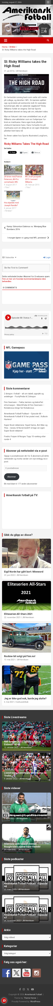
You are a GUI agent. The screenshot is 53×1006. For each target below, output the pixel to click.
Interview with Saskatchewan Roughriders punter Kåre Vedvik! (22, 845)
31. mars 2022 (10, 850)
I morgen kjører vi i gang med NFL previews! (26, 238)
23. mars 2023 (10, 889)
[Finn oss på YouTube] (26, 973)
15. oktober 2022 (11, 747)
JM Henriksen (21, 71)
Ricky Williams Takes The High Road (26, 143)
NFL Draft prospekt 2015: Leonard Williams (33, 179)
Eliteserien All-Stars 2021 (18, 613)
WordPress (35, 1001)
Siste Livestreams (15, 717)
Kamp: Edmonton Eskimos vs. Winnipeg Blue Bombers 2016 (26, 228)
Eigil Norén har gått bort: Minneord (23, 571)
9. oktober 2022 (10, 779)
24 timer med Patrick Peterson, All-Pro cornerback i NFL (13, 179)
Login (48, 257)
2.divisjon (32, 396)
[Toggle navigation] (5, 40)
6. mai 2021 (9, 702)
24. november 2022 (12, 921)
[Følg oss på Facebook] (6, 973)
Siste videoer (12, 788)
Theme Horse (30, 998)
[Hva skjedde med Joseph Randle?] (13, 196)
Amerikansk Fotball (33, 994)
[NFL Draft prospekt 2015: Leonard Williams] (34, 170)
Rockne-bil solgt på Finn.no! (19, 656)
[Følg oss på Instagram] (36, 973)
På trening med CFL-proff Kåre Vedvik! (25, 815)
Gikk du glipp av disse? (18, 535)
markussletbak (22, 702)
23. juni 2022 (9, 575)
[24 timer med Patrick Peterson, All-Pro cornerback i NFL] (13, 170)
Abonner (11, 476)
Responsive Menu (48, 2)
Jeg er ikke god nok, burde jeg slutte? (25, 698)
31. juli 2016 (9, 71)
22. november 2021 (12, 617)
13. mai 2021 (9, 660)
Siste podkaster (14, 859)
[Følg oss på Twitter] (16, 973)
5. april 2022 (9, 818)
